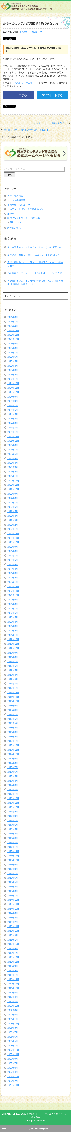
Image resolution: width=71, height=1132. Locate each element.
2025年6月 (12, 357)
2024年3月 (12, 423)
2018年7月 (12, 714)
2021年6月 (12, 560)
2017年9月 (12, 758)
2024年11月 (13, 388)
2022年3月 (12, 520)
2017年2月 (12, 789)
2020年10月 (13, 595)
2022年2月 (12, 524)
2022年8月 (12, 498)
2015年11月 (13, 855)
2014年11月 (13, 904)
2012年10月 (13, 944)
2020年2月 (12, 630)
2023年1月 (12, 476)
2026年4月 (12, 326)
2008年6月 (12, 1036)
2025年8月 (12, 348)
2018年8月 (12, 710)
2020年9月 (12, 599)
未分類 (10, 213)
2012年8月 (12, 948)
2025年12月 (13, 330)
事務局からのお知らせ (30, 31)
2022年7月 (12, 502)
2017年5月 (12, 776)
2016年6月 (12, 825)
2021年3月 (12, 573)
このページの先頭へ (38, 1128)
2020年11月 (13, 591)
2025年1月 (12, 379)
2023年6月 (12, 454)
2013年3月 (12, 935)
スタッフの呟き (15, 196)
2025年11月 (13, 335)
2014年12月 (13, 900)
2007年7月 (12, 1063)
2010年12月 (13, 979)
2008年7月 (12, 1032)
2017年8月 (12, 763)
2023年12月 (13, 436)
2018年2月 (12, 736)
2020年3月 (12, 626)
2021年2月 (12, 577)
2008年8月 (12, 1028)
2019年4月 (12, 675)
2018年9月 (12, 705)
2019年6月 (12, 666)
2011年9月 (12, 966)
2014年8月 (12, 913)
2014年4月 (12, 917)
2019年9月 (12, 652)
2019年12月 (13, 639)
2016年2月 (12, 842)
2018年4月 (12, 727)
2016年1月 (12, 847)
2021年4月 (12, 569)
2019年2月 (12, 683)
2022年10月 (13, 489)
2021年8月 (12, 551)
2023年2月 (12, 471)
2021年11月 (13, 538)
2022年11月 (13, 485)
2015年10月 (13, 860)
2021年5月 (12, 564)
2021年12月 (13, 533)
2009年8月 (12, 1010)
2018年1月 (12, 741)
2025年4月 (12, 365)
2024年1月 (12, 432)
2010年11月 (13, 983)
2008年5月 (12, 1041)
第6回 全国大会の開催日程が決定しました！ (26, 130)
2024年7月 (12, 405)
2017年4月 (12, 780)
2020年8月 (12, 604)
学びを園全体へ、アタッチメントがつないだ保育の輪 (34, 247)
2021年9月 (12, 547)
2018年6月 (12, 719)
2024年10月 (13, 392)
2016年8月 (12, 816)
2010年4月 (12, 997)
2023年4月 (12, 463)
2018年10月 (13, 701)
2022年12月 (13, 480)
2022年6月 (12, 507)
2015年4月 (12, 886)
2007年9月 (12, 1059)
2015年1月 (12, 895)
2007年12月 (13, 1050)
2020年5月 (12, 617)
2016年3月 (12, 838)
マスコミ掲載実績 (16, 200)
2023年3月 (12, 467)
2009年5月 (12, 1014)
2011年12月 (13, 957)
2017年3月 (12, 785)
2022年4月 (12, 516)
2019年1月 (12, 688)
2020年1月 (12, 635)
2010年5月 (12, 992)
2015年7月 (12, 873)
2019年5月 (12, 670)
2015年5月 (12, 882)
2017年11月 (13, 750)
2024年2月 (12, 427)
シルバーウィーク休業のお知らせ (50, 123)
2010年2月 (12, 1001)
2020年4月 (12, 622)
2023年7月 (12, 449)
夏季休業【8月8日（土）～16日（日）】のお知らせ (33, 255)
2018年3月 (12, 732)
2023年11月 (13, 440)
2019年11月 (13, 644)
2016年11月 (13, 803)
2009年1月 (12, 1019)
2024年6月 (12, 410)
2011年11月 (13, 962)
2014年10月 (13, 908)
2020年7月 (12, 608)
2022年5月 (12, 511)
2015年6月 (12, 878)
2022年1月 (12, 529)
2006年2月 (12, 1081)
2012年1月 (12, 953)
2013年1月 (12, 939)
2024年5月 (12, 414)
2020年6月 (12, 613)
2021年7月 (12, 555)
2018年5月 (12, 723)
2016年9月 (12, 811)
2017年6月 (12, 772)
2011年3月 (12, 970)
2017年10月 (13, 754)
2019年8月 (12, 657)
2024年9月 (12, 396)
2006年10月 (13, 1076)
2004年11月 (13, 1085)
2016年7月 (12, 820)
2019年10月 (13, 648)
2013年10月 (13, 931)
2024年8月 (12, 401)
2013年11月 (13, 926)
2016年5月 (12, 829)
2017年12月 (13, 745)
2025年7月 (12, 352)
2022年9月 (12, 494)
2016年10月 (13, 807)
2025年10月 (13, 339)
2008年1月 (12, 1045)
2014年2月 (12, 922)
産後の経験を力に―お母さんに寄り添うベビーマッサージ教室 (35, 264)
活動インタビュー (19, 222)
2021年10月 (13, 542)
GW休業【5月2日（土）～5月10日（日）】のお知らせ (34, 273)
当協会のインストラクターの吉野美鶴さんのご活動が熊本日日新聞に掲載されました (35, 282)
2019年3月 (12, 679)
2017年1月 (12, 794)
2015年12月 (13, 851)
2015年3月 (12, 891)
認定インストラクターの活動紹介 (24, 218)
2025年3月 (12, 370)
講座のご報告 (14, 228)
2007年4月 (12, 1072)
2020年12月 (13, 586)
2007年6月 (12, 1067)
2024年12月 (13, 383)
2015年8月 (12, 869)
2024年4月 (12, 418)
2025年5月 (12, 361)
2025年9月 (12, 343)
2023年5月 (12, 458)
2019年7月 (12, 661)
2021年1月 (12, 582)
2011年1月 (12, 975)
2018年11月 (13, 697)
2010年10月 (13, 988)
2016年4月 (12, 833)
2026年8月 (12, 317)
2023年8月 (12, 445)
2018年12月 (13, 692)
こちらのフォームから (24, 82)
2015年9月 (12, 864)
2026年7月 (12, 321)
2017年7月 (12, 767)
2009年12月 (13, 1006)
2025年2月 (12, 374)
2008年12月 (13, 1023)
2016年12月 (13, 798)
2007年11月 (13, 1054)
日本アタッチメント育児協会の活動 (25, 209)
